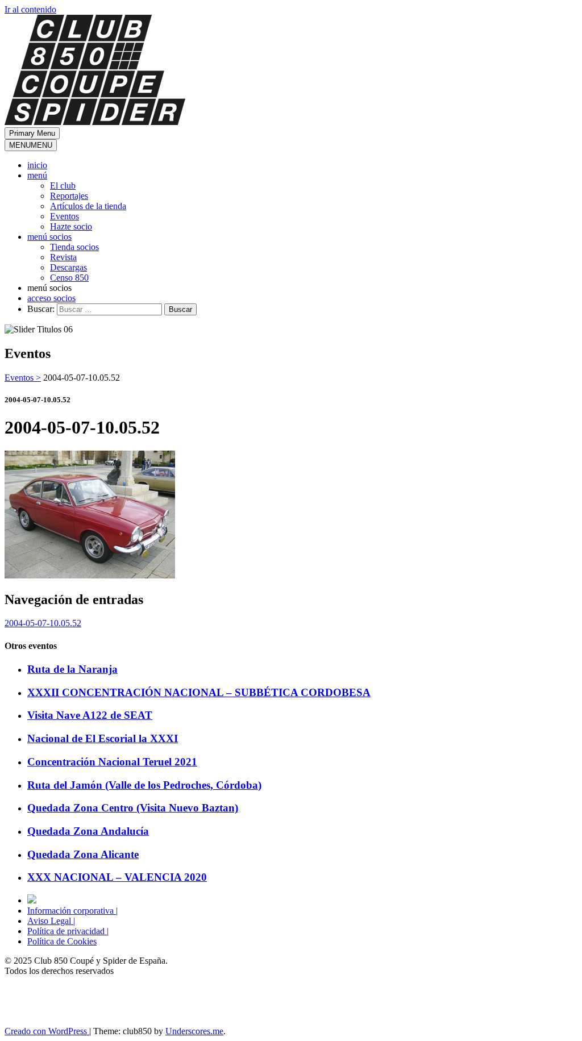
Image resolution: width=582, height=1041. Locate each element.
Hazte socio (71, 226)
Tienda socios (74, 247)
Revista (63, 257)
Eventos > (23, 377)
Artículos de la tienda (88, 206)
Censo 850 (69, 277)
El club (63, 185)
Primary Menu (32, 133)
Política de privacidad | (68, 931)
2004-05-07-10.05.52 (43, 623)
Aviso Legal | (51, 921)
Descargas (68, 267)
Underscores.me (194, 1031)
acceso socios (51, 298)
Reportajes (69, 196)
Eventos (64, 216)
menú (37, 175)
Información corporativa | (72, 910)
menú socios (49, 236)
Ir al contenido (30, 9)
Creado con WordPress (47, 1031)
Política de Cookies (62, 941)
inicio (37, 165)
